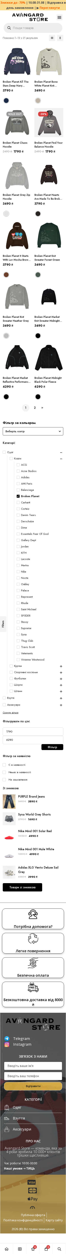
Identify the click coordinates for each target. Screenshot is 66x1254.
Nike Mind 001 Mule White (36, 849)
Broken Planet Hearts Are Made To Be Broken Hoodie (48, 198)
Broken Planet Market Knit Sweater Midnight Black (47, 320)
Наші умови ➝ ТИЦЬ (19, 1168)
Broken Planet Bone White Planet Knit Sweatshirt (46, 85)
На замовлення (18, 780)
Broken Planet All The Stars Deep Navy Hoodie (15, 85)
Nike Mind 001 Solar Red (35, 831)
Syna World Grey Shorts (34, 814)
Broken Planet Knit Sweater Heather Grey (16, 319)
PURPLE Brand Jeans (31, 796)
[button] (59, 17)
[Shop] (19, 1249)
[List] (52, 38)
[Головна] (6, 1249)
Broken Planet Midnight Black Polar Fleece (48, 380)
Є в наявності (17, 765)
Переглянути (50, 8)
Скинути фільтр (10, 712)
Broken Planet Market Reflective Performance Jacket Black (16, 381)
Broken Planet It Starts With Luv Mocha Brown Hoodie (16, 259)
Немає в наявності (20, 772)
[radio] (6, 100)
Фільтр (52, 747)
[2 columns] (60, 38)
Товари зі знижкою (22, 887)
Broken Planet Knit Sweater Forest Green (47, 258)
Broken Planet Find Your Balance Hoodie (48, 144)
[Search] (59, 1249)
